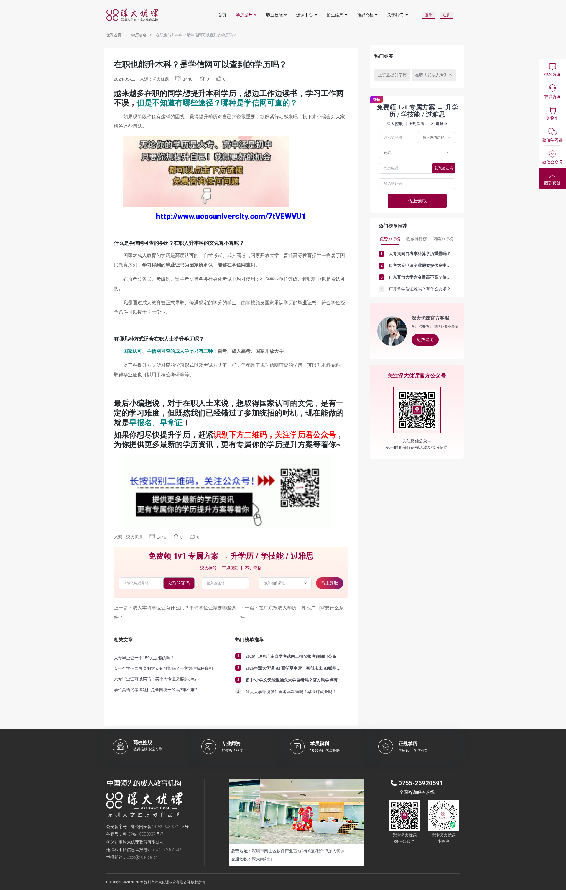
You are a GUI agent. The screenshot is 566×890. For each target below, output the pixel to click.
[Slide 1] (286, 836)
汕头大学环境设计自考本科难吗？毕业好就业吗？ (291, 692)
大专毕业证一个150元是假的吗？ (144, 657)
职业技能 (274, 14)
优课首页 (113, 35)
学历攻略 (139, 35)
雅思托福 (365, 14)
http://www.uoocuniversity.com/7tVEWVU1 (231, 216)
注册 (446, 15)
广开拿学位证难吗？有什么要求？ (420, 289)
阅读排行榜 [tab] (443, 238)
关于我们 (395, 14)
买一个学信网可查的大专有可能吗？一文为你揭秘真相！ (165, 668)
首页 (222, 14)
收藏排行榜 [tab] (416, 238)
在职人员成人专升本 (433, 75)
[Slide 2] (296, 836)
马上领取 (329, 583)
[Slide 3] (307, 836)
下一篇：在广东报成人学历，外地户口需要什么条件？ (292, 612)
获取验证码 (179, 583)
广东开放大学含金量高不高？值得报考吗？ (428, 277)
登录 (428, 15)
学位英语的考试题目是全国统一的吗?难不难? (155, 689)
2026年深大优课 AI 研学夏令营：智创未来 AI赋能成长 (295, 668)
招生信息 (335, 14)
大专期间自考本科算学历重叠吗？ (420, 253)
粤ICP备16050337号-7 (143, 834)
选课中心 (304, 14)
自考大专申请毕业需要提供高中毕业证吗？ (428, 265)
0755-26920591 (170, 849)
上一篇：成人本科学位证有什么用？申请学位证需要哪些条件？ (175, 612)
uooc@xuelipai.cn (142, 857)
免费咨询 (425, 339)
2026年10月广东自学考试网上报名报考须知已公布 (291, 656)
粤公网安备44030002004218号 (160, 826)
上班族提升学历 (392, 75)
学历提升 (244, 14)
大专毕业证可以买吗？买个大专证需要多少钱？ (157, 679)
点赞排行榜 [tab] (390, 238)
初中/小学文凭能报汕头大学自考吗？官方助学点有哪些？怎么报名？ (308, 680)
